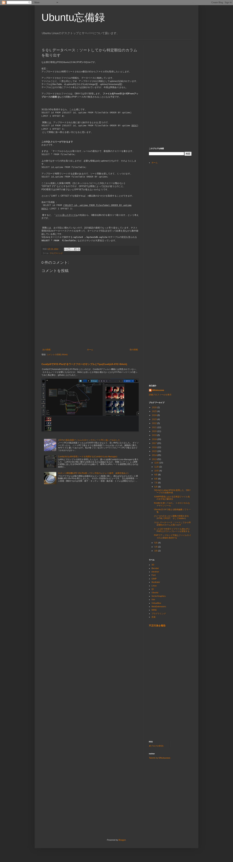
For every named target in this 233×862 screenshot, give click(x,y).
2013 (154, 459)
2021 (154, 427)
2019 (154, 435)
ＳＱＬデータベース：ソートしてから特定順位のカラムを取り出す (172, 523)
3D (152, 565)
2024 (154, 415)
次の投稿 (46, 349)
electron (155, 572)
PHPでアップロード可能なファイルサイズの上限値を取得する (172, 536)
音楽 (153, 617)
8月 (156, 479)
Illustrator (155, 582)
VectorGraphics (158, 596)
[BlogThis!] (69, 249)
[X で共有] (72, 249)
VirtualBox (156, 603)
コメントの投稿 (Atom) (57, 354)
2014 (154, 455)
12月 (156, 463)
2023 (154, 419)
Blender (155, 568)
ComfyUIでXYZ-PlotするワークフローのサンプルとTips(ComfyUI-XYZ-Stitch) (84, 364)
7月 (156, 483)
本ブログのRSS (156, 746)
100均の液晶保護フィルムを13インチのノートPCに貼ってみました (89, 440)
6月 (156, 487)
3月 (156, 551)
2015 (154, 451)
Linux (154, 586)
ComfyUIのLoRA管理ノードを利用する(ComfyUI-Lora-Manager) (87, 456)
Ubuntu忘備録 (73, 17)
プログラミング (56, 253)
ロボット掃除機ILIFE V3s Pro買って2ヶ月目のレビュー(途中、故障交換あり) (93, 473)
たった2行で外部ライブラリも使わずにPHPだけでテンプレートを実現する (172, 530)
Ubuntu (154, 592)
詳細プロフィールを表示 (160, 394)
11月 (156, 467)
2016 (154, 447)
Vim (153, 599)
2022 (154, 423)
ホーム (90, 349)
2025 (154, 411)
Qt (152, 589)
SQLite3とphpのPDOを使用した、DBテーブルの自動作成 (172, 491)
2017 (154, 443)
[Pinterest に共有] (78, 249)
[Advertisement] (174, 66)
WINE (154, 610)
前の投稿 (134, 349)
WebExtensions (158, 606)
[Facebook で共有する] (75, 249)
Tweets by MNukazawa (159, 758)
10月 (156, 471)
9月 (156, 474)
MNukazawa (158, 390)
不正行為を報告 (157, 625)
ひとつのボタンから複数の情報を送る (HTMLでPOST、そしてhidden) (171, 517)
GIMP (154, 579)
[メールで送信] (65, 249)
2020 (154, 431)
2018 (154, 439)
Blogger (122, 840)
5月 (156, 543)
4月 (156, 547)
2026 (154, 407)
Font (153, 575)
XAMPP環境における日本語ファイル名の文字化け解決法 (172, 497)
